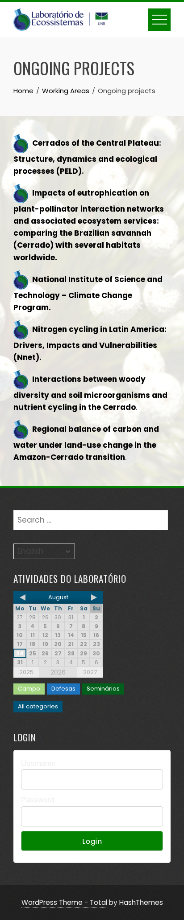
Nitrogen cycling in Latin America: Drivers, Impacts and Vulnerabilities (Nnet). (90, 343)
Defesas (63, 688)
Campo (29, 688)
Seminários (103, 688)
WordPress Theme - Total (64, 902)
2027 (90, 672)
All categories (38, 706)
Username (38, 763)
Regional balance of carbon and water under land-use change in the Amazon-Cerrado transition (86, 443)
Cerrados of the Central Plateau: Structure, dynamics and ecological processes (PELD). (87, 157)
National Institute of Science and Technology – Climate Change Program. (88, 293)
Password (37, 800)
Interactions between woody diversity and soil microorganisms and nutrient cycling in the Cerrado (90, 393)
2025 (26, 672)
